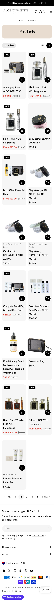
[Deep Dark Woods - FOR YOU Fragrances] (14, 400)
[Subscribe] (49, 528)
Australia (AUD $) (15, 563)
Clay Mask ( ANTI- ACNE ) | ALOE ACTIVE (38, 194)
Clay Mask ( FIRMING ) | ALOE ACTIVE (38, 255)
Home (20, 20)
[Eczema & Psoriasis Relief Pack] (14, 456)
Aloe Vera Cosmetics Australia (27, 587)
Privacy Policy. (9, 538)
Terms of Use (38, 535)
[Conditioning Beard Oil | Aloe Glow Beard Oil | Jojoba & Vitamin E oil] (14, 341)
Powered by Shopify (12, 591)
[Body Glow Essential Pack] (14, 170)
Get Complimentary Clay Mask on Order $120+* (27, 6)
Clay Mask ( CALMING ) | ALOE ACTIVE (13, 255)
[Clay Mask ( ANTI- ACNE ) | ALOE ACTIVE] (40, 170)
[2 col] (49, 45)
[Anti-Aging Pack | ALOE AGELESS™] (14, 68)
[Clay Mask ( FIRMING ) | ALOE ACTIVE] (40, 225)
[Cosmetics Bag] (40, 341)
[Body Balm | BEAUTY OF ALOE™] (40, 119)
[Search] (36, 11)
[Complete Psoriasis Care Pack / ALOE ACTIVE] (40, 286)
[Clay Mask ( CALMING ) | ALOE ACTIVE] (14, 225)
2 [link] (21, 496)
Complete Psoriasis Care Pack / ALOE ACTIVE (39, 310)
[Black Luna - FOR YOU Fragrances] (40, 68)
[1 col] (42, 45)
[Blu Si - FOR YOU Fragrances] (14, 119)
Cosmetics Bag (36, 361)
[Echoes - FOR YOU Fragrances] (40, 400)
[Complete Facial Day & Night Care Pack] (14, 286)
